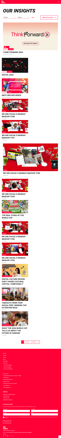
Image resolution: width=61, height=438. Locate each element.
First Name (5, 409)
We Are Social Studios (8, 365)
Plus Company (6, 385)
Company (4, 412)
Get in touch (5, 363)
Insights (4, 357)
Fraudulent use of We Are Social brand (10, 383)
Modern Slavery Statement (8, 379)
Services (4, 353)
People (4, 359)
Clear (33, 17)
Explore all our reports (47, 17)
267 (34, 342)
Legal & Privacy (6, 377)
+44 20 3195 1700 (6, 397)
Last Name (33, 409)
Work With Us (5, 361)
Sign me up (7, 421)
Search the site (5, 373)
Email (32, 412)
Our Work (4, 355)
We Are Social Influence (8, 368)
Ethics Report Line (7, 387)
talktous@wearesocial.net (7, 399)
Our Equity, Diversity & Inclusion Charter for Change (12, 375)
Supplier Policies (6, 381)
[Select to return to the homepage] (3, 2)
